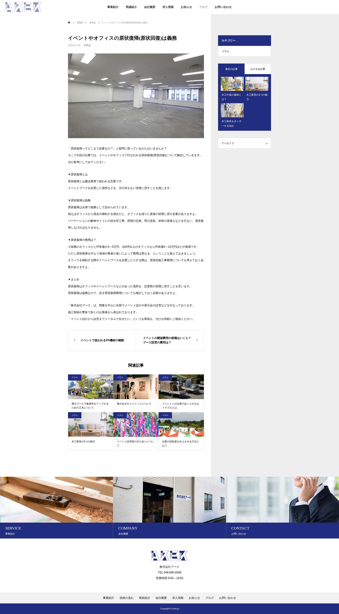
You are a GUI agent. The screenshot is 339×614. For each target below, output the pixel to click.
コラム (87, 45)
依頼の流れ (127, 598)
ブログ (203, 6)
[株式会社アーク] (23, 7)
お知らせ (186, 6)
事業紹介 (113, 6)
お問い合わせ (223, 6)
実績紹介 (131, 6)
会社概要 (149, 6)
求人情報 (168, 6)
